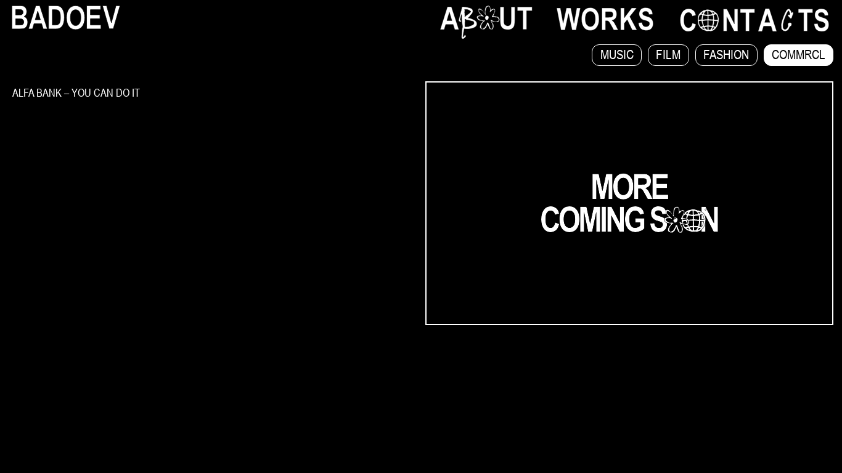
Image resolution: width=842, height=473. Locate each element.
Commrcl (798, 54)
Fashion (726, 54)
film (668, 54)
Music (617, 54)
